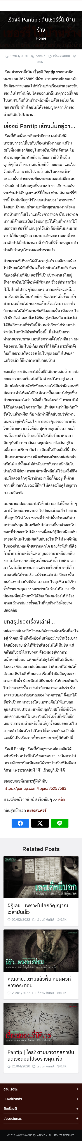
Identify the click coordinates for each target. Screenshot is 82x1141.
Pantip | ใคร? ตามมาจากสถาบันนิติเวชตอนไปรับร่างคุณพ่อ (40, 1055)
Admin (40, 55)
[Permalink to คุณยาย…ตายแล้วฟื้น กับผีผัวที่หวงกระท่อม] (41, 950)
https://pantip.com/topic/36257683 (34, 788)
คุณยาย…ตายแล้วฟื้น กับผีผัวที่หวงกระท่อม (39, 982)
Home (41, 38)
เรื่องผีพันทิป (61, 55)
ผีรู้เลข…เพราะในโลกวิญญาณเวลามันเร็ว (37, 908)
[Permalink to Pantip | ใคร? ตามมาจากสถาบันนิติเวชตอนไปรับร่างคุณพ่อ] (41, 1023)
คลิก (61, 799)
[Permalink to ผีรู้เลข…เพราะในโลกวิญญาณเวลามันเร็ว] (41, 877)
